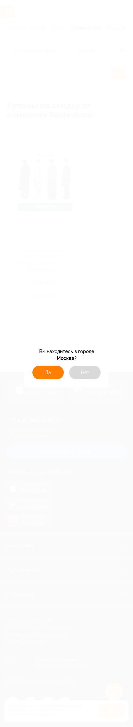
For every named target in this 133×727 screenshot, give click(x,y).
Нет (85, 372)
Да (48, 372)
